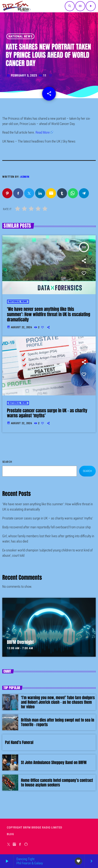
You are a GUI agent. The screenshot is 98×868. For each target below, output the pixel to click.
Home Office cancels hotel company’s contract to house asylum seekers (57, 782)
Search (7, 461)
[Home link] (16, 6)
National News (20, 36)
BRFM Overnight (20, 642)
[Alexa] (26, 844)
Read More (43, 132)
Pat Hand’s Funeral (19, 742)
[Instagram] (14, 844)
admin (24, 176)
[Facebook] (20, 844)
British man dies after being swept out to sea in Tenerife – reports (57, 722)
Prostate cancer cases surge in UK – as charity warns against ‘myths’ (47, 413)
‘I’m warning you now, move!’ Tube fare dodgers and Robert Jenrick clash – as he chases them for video (58, 702)
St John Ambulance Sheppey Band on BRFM (54, 762)
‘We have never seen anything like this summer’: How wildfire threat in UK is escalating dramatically (48, 314)
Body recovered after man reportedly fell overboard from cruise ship (46, 527)
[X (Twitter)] (9, 844)
